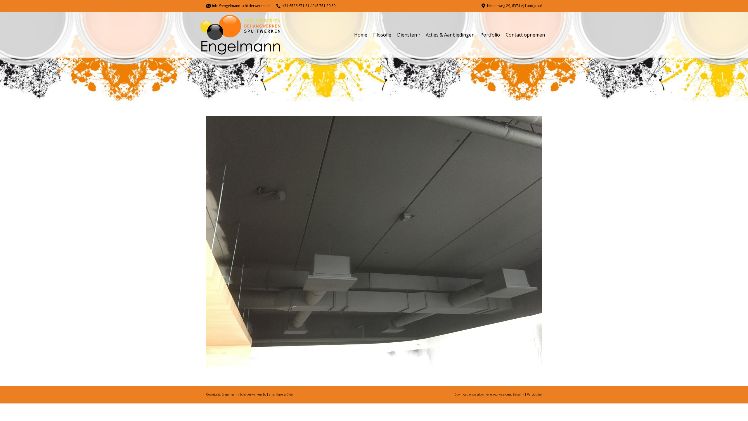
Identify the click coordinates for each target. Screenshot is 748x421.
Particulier (534, 394)
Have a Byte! (285, 394)
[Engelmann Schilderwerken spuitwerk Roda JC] (374, 242)
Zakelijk (518, 394)
